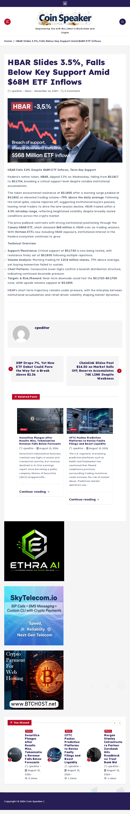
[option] (25, 751)
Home (8, 41)
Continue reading (33, 491)
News (28, 91)
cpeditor (17, 91)
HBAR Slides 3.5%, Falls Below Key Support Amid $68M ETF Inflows (58, 41)
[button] (114, 722)
